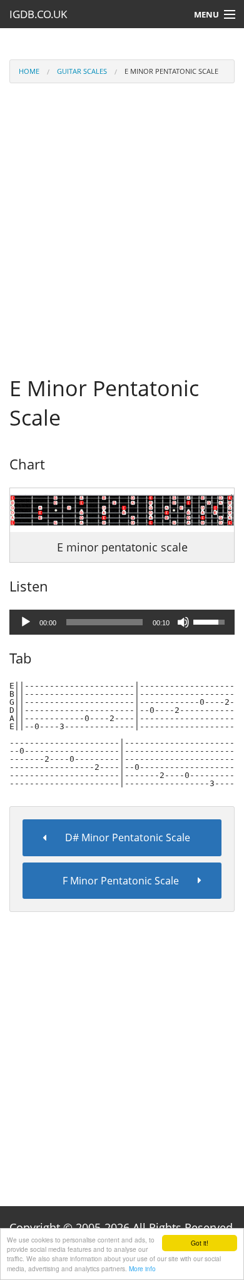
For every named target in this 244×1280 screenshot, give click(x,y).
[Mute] (183, 622)
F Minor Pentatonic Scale (121, 881)
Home (29, 71)
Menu (206, 14)
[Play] (25, 622)
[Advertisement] (122, 218)
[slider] (104, 622)
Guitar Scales (82, 71)
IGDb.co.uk (38, 14)
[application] (122, 622)
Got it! (199, 1242)
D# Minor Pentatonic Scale (127, 837)
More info (142, 1268)
